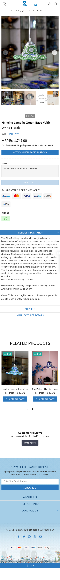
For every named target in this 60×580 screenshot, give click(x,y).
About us (30, 497)
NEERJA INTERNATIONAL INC (30, 3)
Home (13, 11)
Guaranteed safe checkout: (20, 190)
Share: (5, 213)
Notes (5, 163)
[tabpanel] (27, 379)
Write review (30, 443)
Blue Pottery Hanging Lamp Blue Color (27, 389)
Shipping (22, 145)
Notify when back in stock (30, 152)
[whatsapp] (5, 218)
